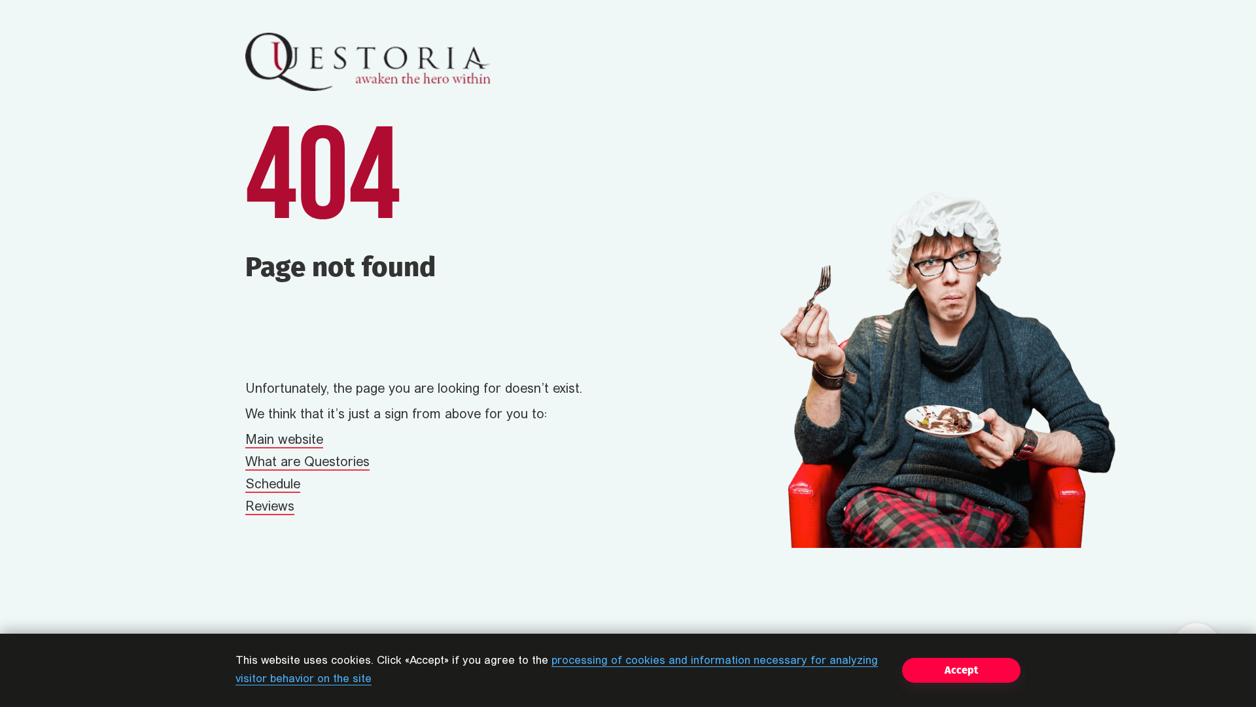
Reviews (269, 507)
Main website (284, 440)
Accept (961, 670)
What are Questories (307, 462)
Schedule (272, 485)
